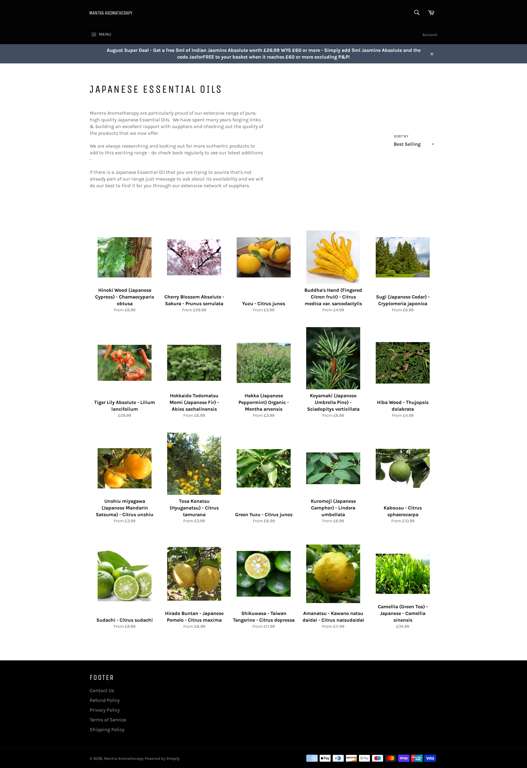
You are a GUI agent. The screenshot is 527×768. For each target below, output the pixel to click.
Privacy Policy (105, 710)
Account (429, 34)
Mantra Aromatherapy (123, 758)
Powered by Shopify (162, 758)
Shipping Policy (107, 729)
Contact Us (102, 690)
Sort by (401, 136)
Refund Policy (105, 700)
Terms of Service (108, 720)
